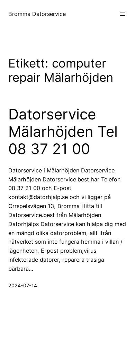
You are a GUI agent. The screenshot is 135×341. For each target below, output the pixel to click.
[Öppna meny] (122, 14)
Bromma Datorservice (37, 13)
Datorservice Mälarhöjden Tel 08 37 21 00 (63, 132)
